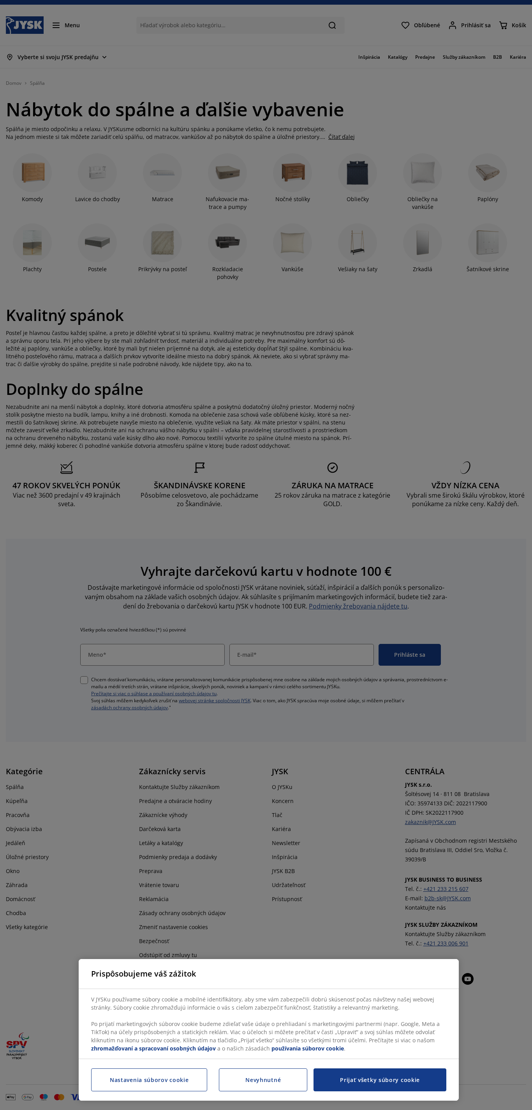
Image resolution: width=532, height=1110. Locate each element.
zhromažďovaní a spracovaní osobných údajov (153, 1048)
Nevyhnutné (263, 1080)
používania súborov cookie (307, 1048)
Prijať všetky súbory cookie (380, 1080)
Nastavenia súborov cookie (149, 1080)
